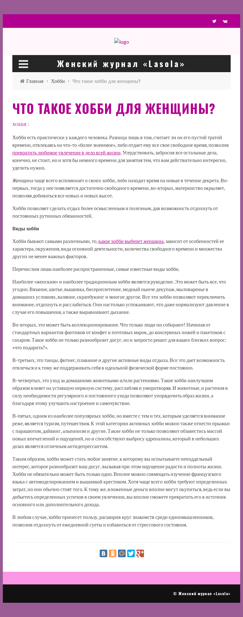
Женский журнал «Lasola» (204, 593)
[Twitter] (131, 553)
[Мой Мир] (122, 553)
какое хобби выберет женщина (131, 241)
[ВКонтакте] (103, 553)
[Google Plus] (140, 553)
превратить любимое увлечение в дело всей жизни (66, 152)
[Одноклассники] (112, 553)
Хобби (19, 124)
